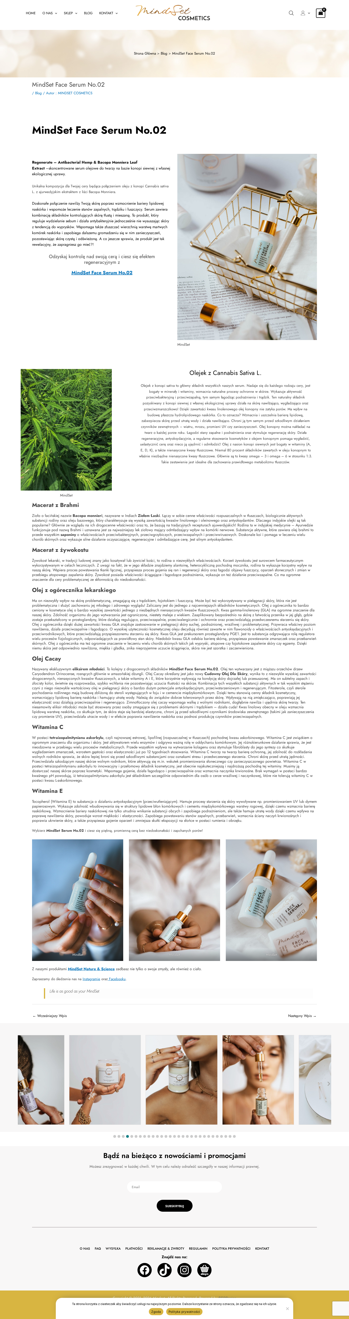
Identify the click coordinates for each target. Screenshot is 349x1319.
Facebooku (117, 979)
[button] (55, 13)
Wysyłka (113, 1248)
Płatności (134, 1248)
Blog (88, 13)
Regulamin (198, 1248)
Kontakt (106, 13)
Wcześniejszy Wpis (50, 1015)
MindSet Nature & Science (91, 969)
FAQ (98, 1248)
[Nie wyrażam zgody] (287, 1308)
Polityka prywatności (231, 1248)
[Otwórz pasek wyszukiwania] (291, 13)
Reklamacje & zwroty (165, 1248)
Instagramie (91, 979)
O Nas (47, 13)
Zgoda (156, 1312)
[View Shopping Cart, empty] (320, 13)
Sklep (68, 13)
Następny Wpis (302, 1015)
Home (31, 13)
